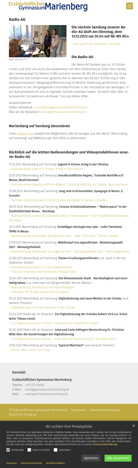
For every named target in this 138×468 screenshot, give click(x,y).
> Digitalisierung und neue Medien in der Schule (42, 307)
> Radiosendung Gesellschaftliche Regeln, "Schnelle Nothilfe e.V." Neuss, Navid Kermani (68, 184)
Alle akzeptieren (118, 458)
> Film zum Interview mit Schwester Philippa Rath (42, 272)
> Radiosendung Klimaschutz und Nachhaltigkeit (42, 287)
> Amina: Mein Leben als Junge (29, 350)
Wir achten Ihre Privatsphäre (69, 426)
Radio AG (17, 19)
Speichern (91, 458)
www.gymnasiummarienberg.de (46, 394)
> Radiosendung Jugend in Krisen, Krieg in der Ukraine (46, 169)
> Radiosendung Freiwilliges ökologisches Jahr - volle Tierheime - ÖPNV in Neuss (63, 236)
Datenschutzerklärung (105, 444)
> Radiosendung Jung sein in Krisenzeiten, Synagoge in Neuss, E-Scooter (58, 200)
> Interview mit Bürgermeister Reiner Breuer (39, 292)
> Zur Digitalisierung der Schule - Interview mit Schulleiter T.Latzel (54, 323)
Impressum (11, 463)
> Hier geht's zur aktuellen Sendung (96, 44)
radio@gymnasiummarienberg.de (63, 112)
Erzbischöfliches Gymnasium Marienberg (42, 380)
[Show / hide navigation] (129, 6)
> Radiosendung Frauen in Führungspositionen (40, 267)
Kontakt (19, 372)
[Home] (48, 6)
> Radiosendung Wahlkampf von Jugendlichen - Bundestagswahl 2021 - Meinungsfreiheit (69, 251)
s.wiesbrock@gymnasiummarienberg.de (61, 107)
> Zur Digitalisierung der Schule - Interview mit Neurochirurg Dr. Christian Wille (62, 339)
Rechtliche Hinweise (55, 463)
